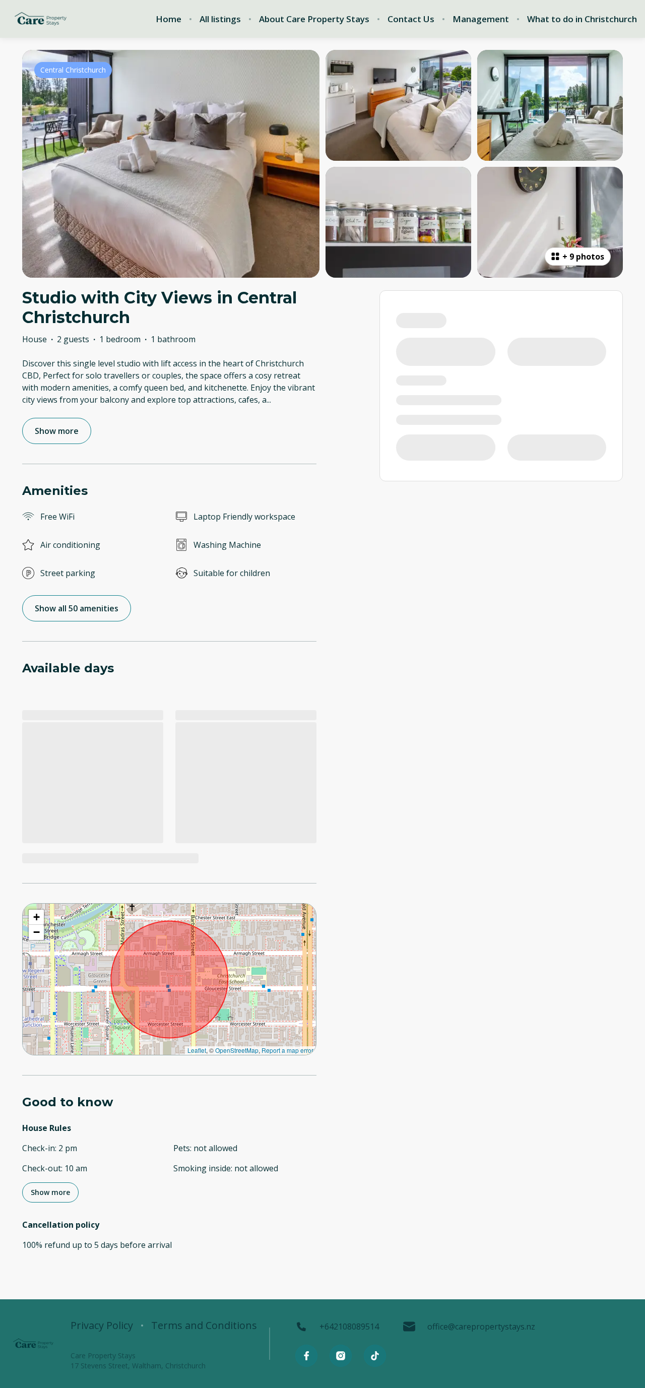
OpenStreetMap (237, 1050)
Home (168, 19)
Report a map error (287, 1050)
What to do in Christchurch (582, 19)
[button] (36, 917)
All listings (220, 19)
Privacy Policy (102, 1325)
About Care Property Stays (314, 19)
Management (481, 19)
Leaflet (196, 1050)
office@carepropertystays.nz (481, 1326)
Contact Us (411, 19)
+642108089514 (349, 1326)
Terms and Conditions (204, 1325)
